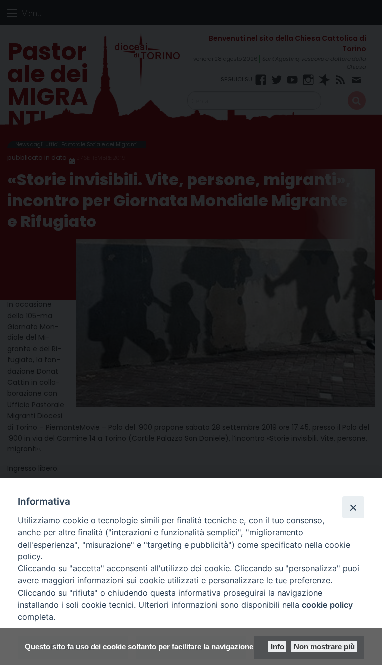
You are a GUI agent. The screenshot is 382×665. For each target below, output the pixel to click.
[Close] (353, 507)
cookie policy (327, 605)
